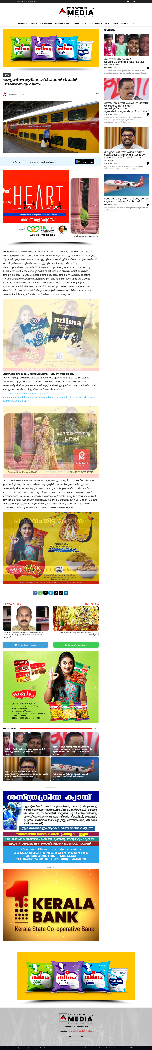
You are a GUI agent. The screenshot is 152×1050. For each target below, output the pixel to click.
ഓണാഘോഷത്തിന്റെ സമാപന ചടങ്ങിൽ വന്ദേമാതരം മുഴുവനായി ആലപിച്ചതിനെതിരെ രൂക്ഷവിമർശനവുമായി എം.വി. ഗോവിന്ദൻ (73, 749)
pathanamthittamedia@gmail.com (81, 1031)
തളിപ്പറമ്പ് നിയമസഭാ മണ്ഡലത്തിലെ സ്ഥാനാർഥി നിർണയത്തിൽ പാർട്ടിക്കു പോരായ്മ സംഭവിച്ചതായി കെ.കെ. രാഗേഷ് (26, 773)
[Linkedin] (66, 593)
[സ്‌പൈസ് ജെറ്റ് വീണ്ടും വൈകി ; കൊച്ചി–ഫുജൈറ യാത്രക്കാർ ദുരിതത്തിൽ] (75, 771)
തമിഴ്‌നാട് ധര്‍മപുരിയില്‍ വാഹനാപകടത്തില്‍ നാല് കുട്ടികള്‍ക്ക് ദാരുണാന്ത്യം (25, 750)
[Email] (56, 593)
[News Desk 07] (5, 94)
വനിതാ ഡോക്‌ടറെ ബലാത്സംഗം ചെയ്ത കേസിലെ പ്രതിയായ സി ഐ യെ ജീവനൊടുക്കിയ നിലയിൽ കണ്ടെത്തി (23, 635)
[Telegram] (128, 1)
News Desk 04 (57, 779)
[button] (133, 23)
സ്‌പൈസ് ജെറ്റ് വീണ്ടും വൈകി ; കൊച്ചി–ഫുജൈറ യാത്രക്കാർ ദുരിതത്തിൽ (71, 775)
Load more (50, 786)
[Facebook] (35, 593)
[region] (51, 50)
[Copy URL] (61, 593)
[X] (131, 1)
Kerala (7, 75)
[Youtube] (134, 1)
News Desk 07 (13, 94)
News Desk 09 (9, 754)
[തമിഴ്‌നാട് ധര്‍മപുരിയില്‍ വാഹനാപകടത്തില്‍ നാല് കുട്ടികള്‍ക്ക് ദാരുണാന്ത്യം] (27, 747)
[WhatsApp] (40, 593)
